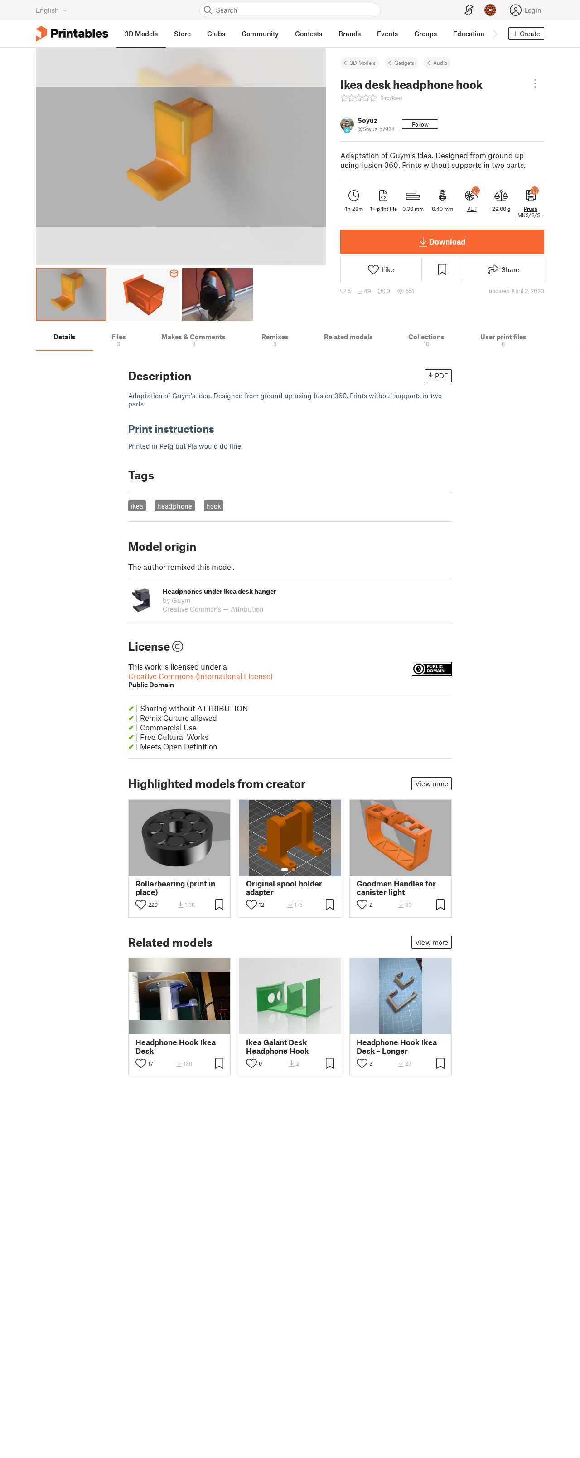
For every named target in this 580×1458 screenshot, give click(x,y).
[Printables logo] (72, 34)
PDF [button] (441, 376)
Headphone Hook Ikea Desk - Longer (397, 1046)
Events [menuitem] (387, 33)
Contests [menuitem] (308, 33)
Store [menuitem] (182, 33)
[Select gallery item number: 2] (293, 869)
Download (447, 241)
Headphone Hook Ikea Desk (175, 1046)
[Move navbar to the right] (495, 33)
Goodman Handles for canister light (396, 887)
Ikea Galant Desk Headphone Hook (277, 1046)
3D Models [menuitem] (141, 33)
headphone (174, 506)
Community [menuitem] (260, 33)
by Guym (176, 600)
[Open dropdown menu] (535, 83)
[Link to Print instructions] (221, 428)
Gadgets (404, 62)
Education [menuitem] (468, 33)
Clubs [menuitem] (216, 33)
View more (431, 783)
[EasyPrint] (469, 10)
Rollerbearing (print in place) (175, 887)
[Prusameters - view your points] (490, 10)
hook (213, 506)
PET (472, 208)
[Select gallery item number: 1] (284, 869)
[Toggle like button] (140, 904)
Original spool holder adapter (284, 887)
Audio (440, 62)
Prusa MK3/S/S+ (530, 211)
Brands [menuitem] (349, 33)
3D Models (363, 62)
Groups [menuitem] (425, 33)
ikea (136, 506)
